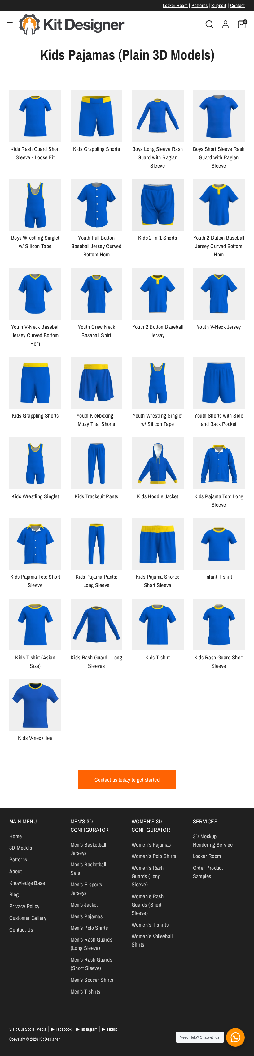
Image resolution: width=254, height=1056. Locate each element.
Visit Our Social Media (27, 1029)
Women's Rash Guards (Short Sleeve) (148, 904)
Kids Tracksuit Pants (96, 496)
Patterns (199, 5)
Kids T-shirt (157, 657)
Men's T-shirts (85, 991)
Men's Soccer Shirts (92, 980)
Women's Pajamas (151, 844)
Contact (237, 5)
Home (15, 836)
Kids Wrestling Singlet (35, 496)
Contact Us (21, 930)
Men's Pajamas (87, 916)
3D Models (20, 848)
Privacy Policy (24, 906)
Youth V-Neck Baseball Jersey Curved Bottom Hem (35, 335)
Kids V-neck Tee (35, 738)
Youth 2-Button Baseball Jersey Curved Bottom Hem (218, 246)
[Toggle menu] (10, 24)
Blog (14, 894)
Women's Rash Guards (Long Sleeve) (148, 876)
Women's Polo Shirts (154, 856)
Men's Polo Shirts (89, 928)
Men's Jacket (84, 904)
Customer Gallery (27, 918)
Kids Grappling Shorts (96, 149)
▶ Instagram (86, 1029)
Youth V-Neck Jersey (219, 327)
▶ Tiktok (109, 1029)
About (15, 871)
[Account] (225, 22)
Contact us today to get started (127, 779)
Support (218, 5)
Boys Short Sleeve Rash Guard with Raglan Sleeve (219, 157)
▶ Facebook (61, 1029)
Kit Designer (49, 1039)
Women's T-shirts (150, 925)
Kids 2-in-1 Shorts (157, 238)
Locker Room (175, 5)
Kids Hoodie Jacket (157, 496)
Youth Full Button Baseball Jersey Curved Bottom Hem (96, 246)
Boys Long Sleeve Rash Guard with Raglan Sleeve (157, 157)
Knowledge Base (27, 883)
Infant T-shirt (218, 577)
